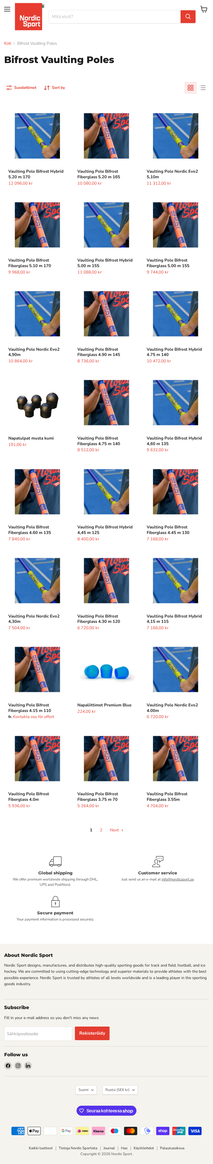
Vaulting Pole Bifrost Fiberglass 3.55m (167, 796)
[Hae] (188, 16)
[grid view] (190, 88)
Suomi (83, 1089)
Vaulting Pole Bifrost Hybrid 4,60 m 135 (174, 440)
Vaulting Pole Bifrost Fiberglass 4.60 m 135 (29, 529)
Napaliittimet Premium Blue (104, 705)
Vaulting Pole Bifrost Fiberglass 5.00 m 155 (168, 263)
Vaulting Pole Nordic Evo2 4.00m (172, 707)
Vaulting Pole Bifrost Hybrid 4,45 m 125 (105, 529)
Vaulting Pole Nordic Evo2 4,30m (34, 618)
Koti (7, 43)
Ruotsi (117, 1089)
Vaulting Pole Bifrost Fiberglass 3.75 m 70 (97, 796)
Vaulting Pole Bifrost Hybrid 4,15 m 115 (174, 618)
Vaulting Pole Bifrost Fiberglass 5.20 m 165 (98, 174)
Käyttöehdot (144, 1148)
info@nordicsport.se (178, 879)
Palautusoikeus (172, 1148)
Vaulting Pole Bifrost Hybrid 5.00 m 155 (105, 263)
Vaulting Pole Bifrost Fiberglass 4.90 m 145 (98, 352)
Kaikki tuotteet (41, 1148)
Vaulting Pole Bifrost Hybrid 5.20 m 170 (36, 174)
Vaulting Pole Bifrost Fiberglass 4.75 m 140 (98, 440)
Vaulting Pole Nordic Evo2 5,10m (172, 174)
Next (115, 830)
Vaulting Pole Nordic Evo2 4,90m (34, 352)
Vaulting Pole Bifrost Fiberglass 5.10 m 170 (29, 263)
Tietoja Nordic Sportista (78, 1148)
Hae (124, 1148)
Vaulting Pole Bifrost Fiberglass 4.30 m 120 (98, 618)
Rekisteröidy (92, 1033)
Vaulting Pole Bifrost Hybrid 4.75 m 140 (174, 352)
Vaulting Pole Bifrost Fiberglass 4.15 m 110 (29, 707)
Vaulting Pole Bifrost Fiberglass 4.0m (28, 796)
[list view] (203, 88)
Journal (109, 1148)
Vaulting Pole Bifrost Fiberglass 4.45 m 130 (168, 529)
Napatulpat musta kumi (31, 438)
